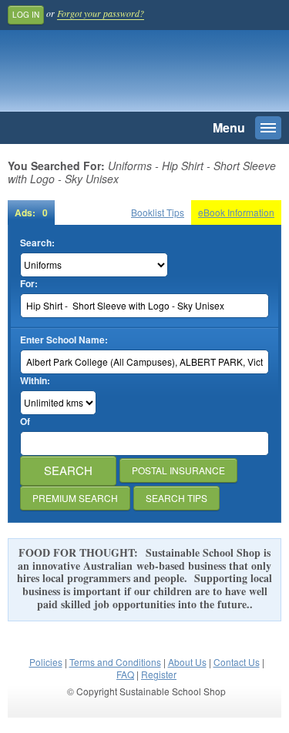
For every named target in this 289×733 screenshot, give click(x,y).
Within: (35, 380)
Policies (45, 661)
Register (158, 674)
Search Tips (176, 497)
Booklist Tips (157, 212)
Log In (25, 14)
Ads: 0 (31, 212)
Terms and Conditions (115, 661)
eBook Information (236, 212)
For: (29, 283)
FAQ (125, 674)
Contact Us (236, 661)
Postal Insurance (178, 470)
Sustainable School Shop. (115, 74)
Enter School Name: (64, 339)
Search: (37, 242)
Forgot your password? (100, 13)
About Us (187, 661)
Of (25, 421)
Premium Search (75, 497)
